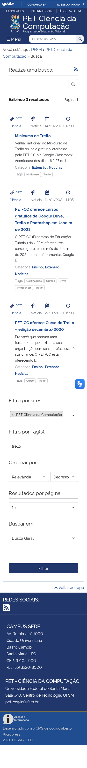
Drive (63, 281)
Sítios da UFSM (69, 11)
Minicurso (32, 174)
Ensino (37, 267)
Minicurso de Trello (33, 135)
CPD (29, 739)
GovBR (8, 4)
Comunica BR (37, 4)
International (42, 11)
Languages (15, 11)
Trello (47, 174)
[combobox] (43, 415)
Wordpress (11, 734)
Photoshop (24, 287)
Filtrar (43, 568)
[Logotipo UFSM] (15, 22)
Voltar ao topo (71, 587)
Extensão (39, 167)
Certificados (34, 281)
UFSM (17, 739)
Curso (30, 380)
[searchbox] (66, 414)
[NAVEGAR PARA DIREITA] (84, 4)
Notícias (55, 167)
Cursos (50, 281)
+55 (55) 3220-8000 (24, 667)
